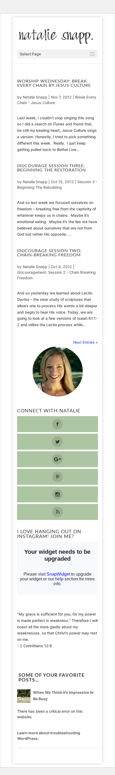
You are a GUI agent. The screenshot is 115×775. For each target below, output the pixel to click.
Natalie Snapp (35, 97)
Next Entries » (85, 342)
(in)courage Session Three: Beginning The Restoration (51, 168)
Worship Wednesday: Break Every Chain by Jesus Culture (54, 83)
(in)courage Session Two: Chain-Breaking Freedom (49, 253)
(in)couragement (31, 272)
